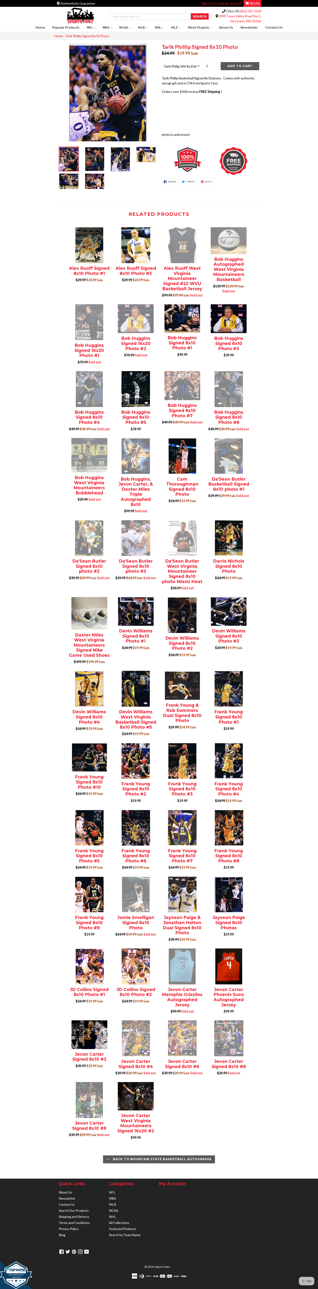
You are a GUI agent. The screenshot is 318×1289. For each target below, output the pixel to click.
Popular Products (65, 27)
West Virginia (201, 27)
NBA (109, 27)
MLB (144, 27)
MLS (177, 27)
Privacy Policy (69, 1229)
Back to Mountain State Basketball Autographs (162, 1159)
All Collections (119, 1223)
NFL (93, 27)
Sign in (206, 3)
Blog (62, 1235)
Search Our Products (74, 1210)
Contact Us (273, 27)
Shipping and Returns (74, 1217)
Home (40, 27)
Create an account (228, 3)
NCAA (126, 27)
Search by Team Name (125, 1235)
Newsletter (249, 27)
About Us (226, 27)
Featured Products (122, 1229)
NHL (161, 27)
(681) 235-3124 (250, 11)
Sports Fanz (162, 1266)
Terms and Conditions (74, 1223)
